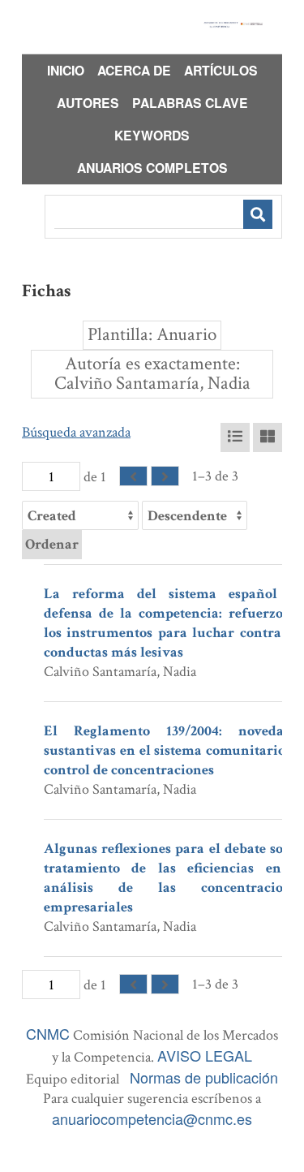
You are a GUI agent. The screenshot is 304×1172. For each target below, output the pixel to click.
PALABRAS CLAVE (190, 102)
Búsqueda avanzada (76, 432)
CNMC (48, 1033)
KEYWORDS (152, 135)
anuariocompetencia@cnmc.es (152, 1118)
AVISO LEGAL (204, 1055)
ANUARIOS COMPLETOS (152, 167)
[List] (235, 437)
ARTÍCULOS (221, 70)
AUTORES (88, 102)
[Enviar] (257, 214)
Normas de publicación (204, 1077)
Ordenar (52, 544)
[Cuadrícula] (267, 437)
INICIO (65, 70)
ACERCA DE (134, 70)
